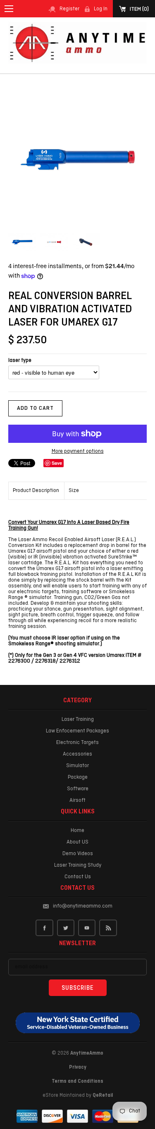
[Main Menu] (8, 8)
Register (69, 9)
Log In (100, 9)
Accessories (77, 754)
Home (77, 830)
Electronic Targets (77, 742)
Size (74, 490)
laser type (19, 361)
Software (77, 788)
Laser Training (78, 719)
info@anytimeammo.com (82, 906)
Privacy (77, 1067)
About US (77, 842)
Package (78, 777)
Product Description (36, 490)
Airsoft (77, 800)
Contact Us (77, 876)
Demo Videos (77, 853)
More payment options (78, 452)
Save (57, 463)
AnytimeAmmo (86, 1053)
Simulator (77, 765)
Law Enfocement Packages (77, 730)
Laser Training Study (77, 865)
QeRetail (103, 1095)
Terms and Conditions (77, 1081)
